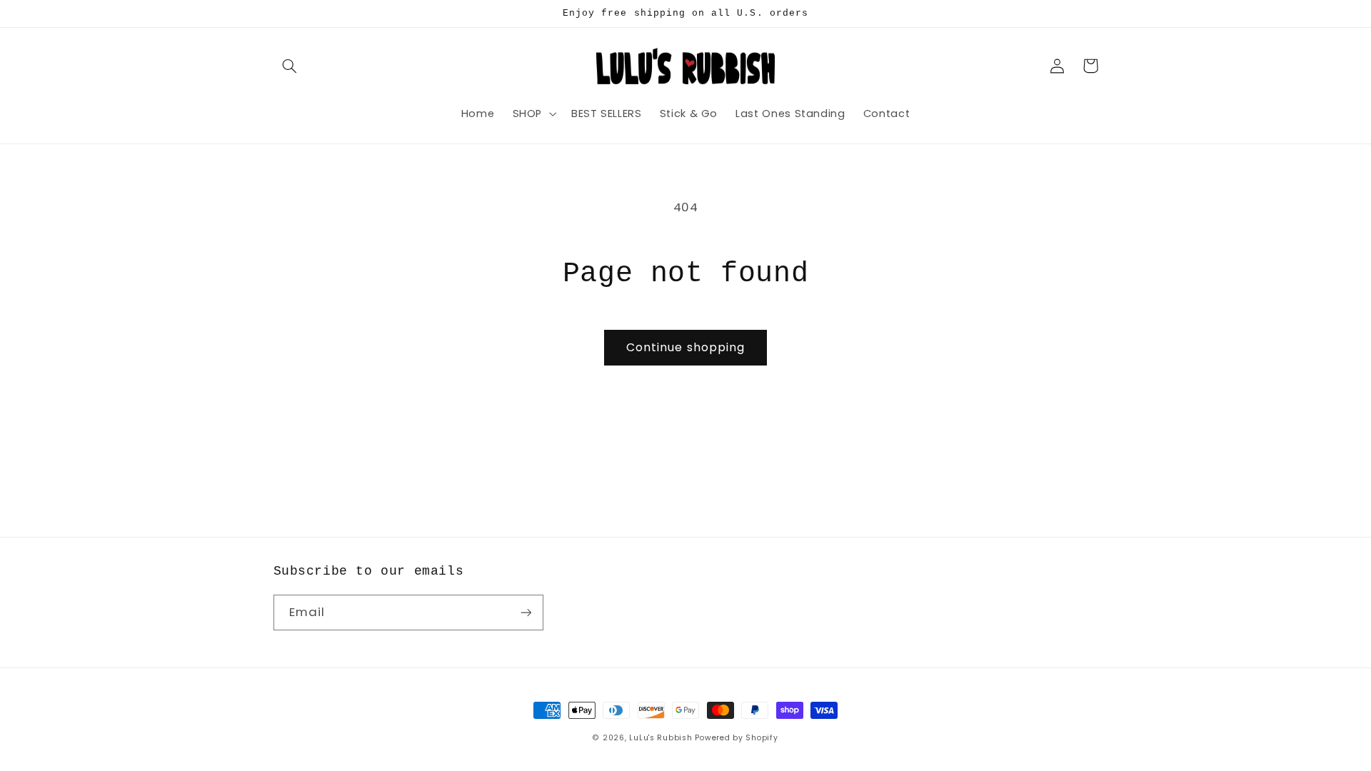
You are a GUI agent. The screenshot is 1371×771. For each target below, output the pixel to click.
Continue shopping (685, 347)
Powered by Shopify (736, 737)
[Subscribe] (525, 612)
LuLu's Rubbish (660, 737)
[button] (289, 65)
